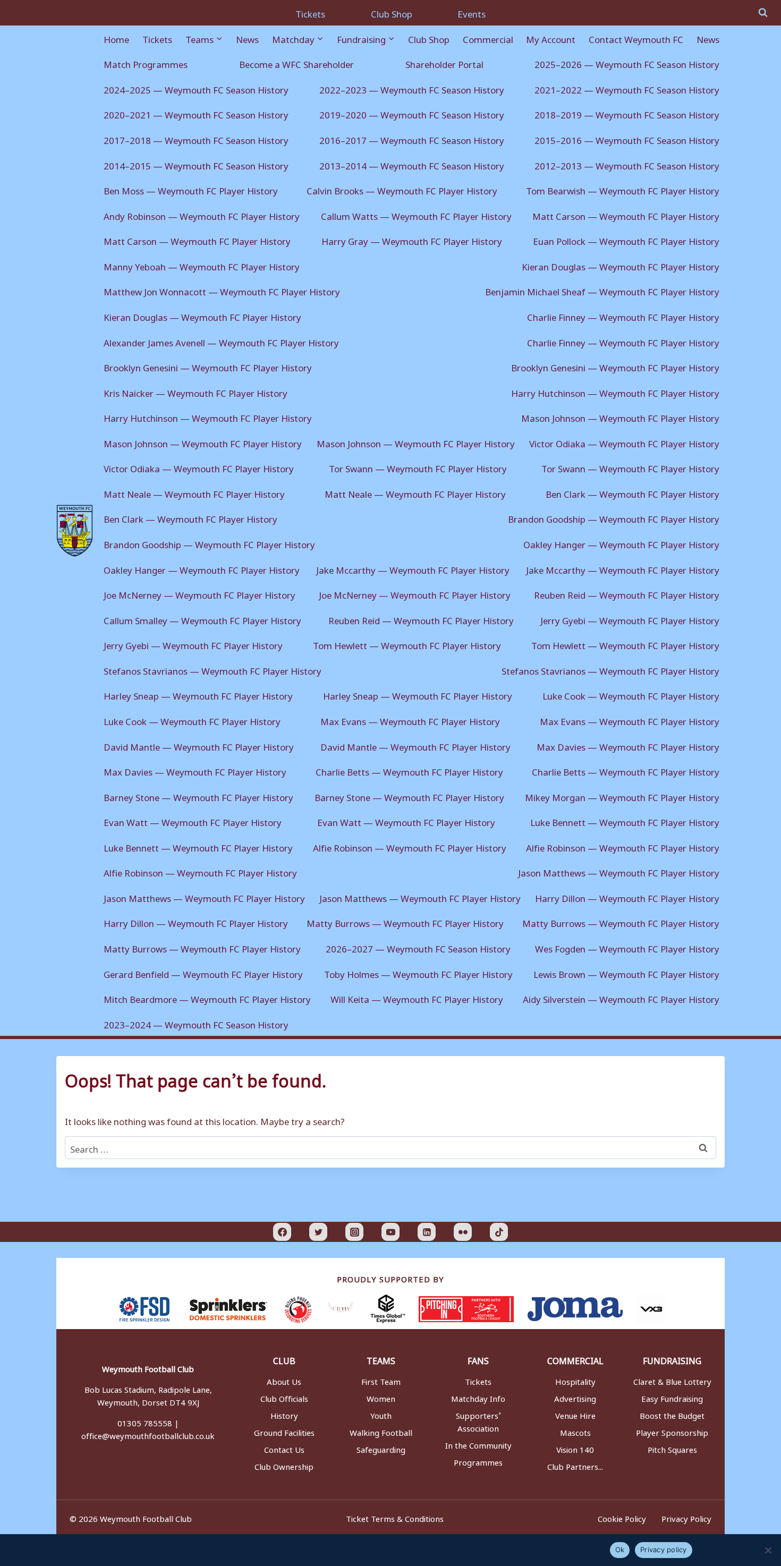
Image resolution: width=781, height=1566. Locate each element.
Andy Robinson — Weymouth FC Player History (202, 215)
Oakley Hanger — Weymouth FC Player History (621, 543)
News (247, 38)
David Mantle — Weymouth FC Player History (199, 745)
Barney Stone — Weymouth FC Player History (198, 796)
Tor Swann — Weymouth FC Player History (418, 467)
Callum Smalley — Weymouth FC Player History (202, 619)
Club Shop (391, 12)
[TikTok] (499, 1232)
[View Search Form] (762, 12)
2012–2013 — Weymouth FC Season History (626, 164)
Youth (381, 1414)
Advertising (575, 1397)
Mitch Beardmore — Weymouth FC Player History (207, 998)
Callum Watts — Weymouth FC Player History (416, 215)
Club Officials (284, 1397)
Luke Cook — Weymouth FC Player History (630, 694)
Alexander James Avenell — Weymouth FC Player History (221, 341)
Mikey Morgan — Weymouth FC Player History (622, 796)
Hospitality (575, 1380)
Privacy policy (663, 1549)
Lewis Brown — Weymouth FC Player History (626, 973)
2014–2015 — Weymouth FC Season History (196, 164)
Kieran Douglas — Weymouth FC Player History (620, 265)
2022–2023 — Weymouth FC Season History (411, 88)
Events (471, 12)
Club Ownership (283, 1465)
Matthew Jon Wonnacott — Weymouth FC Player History (222, 290)
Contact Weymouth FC (636, 38)
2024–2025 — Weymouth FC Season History (196, 88)
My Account (550, 38)
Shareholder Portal (444, 63)
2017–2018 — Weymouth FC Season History (196, 139)
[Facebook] (282, 1232)
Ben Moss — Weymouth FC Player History (191, 189)
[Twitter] (318, 1232)
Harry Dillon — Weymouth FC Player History (627, 897)
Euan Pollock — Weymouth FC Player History (626, 240)
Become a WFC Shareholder (296, 63)
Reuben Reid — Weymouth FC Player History (626, 593)
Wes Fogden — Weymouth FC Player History (627, 947)
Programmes (478, 1460)
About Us (284, 1380)
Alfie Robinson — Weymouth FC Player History (409, 846)
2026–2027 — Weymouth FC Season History (418, 947)
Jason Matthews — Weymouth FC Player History (618, 871)
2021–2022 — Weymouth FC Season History (626, 88)
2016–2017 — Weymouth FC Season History (411, 139)
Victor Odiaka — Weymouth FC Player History (624, 442)
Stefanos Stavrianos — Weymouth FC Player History (212, 669)
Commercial (488, 38)
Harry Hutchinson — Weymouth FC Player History (615, 391)
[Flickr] (463, 1232)
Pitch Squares (672, 1448)
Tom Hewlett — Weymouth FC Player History (407, 644)
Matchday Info (478, 1397)
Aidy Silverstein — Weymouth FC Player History (621, 998)
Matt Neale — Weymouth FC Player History (194, 492)
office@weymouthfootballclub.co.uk (148, 1434)
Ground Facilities (284, 1431)
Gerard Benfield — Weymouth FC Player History (203, 973)
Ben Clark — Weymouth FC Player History (632, 492)
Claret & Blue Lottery (672, 1380)
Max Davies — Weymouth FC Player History (628, 745)
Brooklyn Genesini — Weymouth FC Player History (208, 366)
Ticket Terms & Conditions (395, 1517)
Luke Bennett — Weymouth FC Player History (624, 821)
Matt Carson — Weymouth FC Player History (625, 215)
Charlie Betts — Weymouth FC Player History (409, 770)
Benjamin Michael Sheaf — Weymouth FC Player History (602, 290)
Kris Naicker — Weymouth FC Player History (195, 391)
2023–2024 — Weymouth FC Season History (196, 1023)
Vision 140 (575, 1448)
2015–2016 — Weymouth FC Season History (626, 139)
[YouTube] (390, 1232)
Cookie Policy (622, 1517)
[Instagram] (354, 1232)
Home (116, 38)
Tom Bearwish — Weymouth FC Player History (622, 189)
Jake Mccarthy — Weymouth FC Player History (413, 568)
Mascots (575, 1431)
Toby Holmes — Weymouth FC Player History (418, 973)
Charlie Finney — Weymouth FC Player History (623, 316)
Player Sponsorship (672, 1431)
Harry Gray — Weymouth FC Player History (411, 240)
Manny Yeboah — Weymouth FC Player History (202, 265)
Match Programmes (146, 63)
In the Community (478, 1443)
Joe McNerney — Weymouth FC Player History (199, 593)
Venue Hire (575, 1414)
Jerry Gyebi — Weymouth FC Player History (629, 619)
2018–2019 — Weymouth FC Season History (626, 113)
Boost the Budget (672, 1414)
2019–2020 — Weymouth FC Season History (411, 113)
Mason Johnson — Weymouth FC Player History (620, 416)
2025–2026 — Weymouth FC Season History (626, 63)
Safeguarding (380, 1448)
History (284, 1414)
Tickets (310, 12)
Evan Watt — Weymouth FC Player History (193, 821)
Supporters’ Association (478, 1420)
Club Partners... (575, 1465)
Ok (620, 1549)
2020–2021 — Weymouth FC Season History (196, 113)
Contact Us (284, 1448)
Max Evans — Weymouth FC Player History (410, 720)
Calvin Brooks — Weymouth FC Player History (402, 189)
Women (381, 1397)
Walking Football (381, 1431)
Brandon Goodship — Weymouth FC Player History (613, 517)
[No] (767, 1550)
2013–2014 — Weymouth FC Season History (411, 164)
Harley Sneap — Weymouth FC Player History (198, 694)
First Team (381, 1380)
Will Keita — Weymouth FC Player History (416, 998)
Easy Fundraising (672, 1397)
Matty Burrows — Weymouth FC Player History (405, 922)
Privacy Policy (686, 1517)
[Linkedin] (427, 1232)
